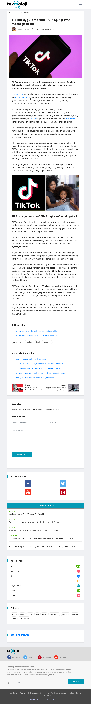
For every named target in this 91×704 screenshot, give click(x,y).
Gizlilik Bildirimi (45, 696)
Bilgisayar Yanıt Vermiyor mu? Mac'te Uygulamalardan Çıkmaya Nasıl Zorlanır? (41, 538)
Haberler (27, 12)
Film (37, 614)
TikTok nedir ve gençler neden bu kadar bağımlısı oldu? (36, 331)
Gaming (13, 576)
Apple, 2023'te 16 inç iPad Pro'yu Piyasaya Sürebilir (35, 378)
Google (44, 614)
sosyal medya (20, 97)
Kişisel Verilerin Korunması (56, 693)
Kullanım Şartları (75, 693)
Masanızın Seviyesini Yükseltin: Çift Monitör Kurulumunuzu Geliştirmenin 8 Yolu (42, 546)
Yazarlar (23, 693)
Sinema (14, 614)
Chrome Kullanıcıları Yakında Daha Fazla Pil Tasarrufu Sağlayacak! (40, 373)
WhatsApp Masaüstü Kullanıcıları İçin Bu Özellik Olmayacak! (38, 368)
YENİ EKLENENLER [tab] (47, 506)
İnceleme (14, 595)
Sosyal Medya (18, 342)
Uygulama (29, 342)
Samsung (65, 614)
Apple (22, 614)
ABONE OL (76, 682)
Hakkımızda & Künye (36, 693)
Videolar (14, 590)
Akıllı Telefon (54, 614)
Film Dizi (14, 581)
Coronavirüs (17, 94)
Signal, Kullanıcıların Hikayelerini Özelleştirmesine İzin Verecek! (40, 364)
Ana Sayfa (14, 12)
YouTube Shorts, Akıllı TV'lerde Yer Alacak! (31, 359)
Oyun (14, 618)
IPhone (30, 614)
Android (75, 614)
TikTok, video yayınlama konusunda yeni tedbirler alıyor (36, 336)
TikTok (33, 118)
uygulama (70, 118)
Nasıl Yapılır (13, 536)
